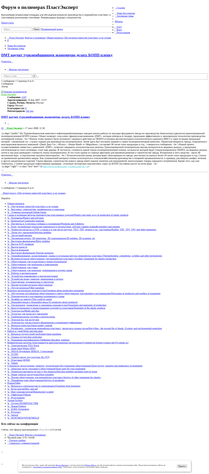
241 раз (29, 111)
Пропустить (7, 22)
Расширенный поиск (52, 29)
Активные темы (15, 48)
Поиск (36, 29)
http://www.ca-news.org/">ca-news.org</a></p (66, 166)
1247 (24, 97)
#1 (2, 128)
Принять (182, 466)
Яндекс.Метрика (62, 465)
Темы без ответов (16, 45)
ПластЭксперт (8, 94)
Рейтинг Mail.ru (90, 465)
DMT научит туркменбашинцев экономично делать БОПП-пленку (57, 55)
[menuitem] (125, 13)
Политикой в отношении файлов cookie (47, 467)
